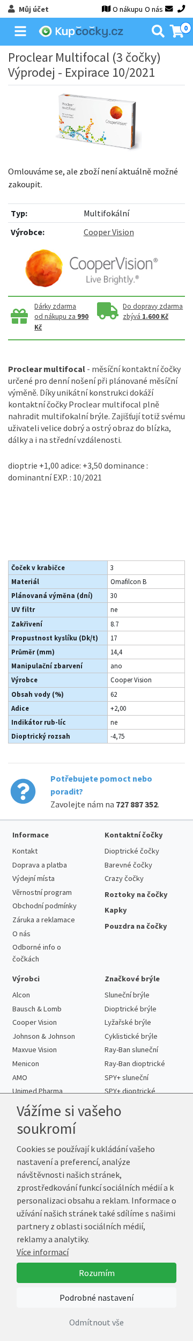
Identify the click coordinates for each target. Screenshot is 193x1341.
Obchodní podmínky (44, 905)
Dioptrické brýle (131, 1009)
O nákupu (128, 9)
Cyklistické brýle (131, 1036)
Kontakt (25, 851)
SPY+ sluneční (127, 1077)
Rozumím (97, 1272)
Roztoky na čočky (136, 894)
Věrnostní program (42, 892)
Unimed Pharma (37, 1091)
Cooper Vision (109, 232)
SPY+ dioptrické (130, 1091)
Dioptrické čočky (132, 851)
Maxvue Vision (34, 1049)
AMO (19, 1077)
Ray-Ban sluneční (131, 1049)
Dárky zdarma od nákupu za (61, 317)
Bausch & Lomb (37, 1009)
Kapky (116, 910)
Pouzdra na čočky (136, 926)
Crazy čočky (124, 878)
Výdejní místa (33, 878)
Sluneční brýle (127, 995)
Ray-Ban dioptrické (135, 1063)
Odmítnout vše (96, 1322)
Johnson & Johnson (43, 1036)
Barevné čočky (128, 865)
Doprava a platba (39, 865)
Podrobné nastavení (96, 1297)
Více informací (43, 1252)
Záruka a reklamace (43, 919)
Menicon (25, 1063)
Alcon (21, 995)
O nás (154, 9)
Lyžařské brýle (128, 1022)
